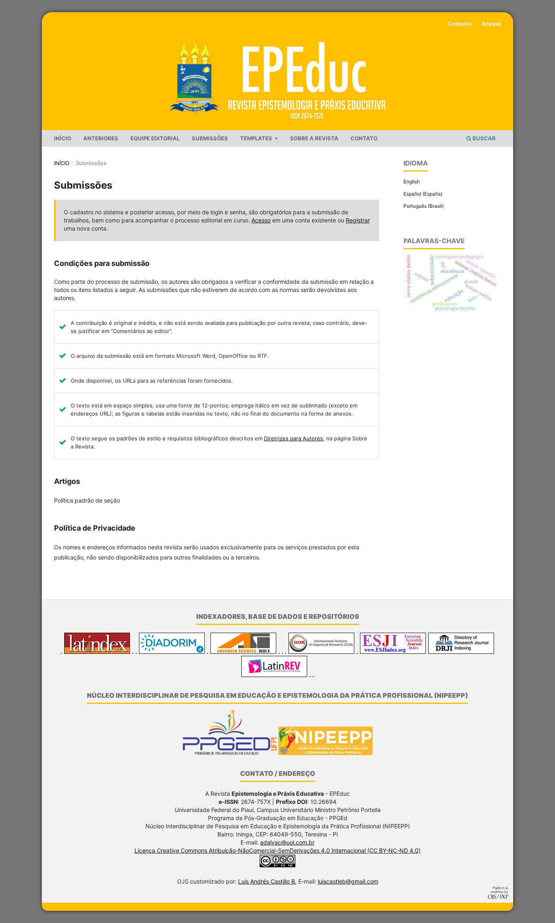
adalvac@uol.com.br (287, 842)
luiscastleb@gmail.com (348, 881)
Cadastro (460, 23)
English (411, 182)
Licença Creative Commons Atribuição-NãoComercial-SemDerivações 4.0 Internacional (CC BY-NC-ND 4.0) (277, 850)
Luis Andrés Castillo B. (267, 881)
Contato (364, 138)
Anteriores (100, 138)
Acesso (491, 23)
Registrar (358, 220)
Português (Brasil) (423, 206)
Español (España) (422, 194)
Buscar (483, 138)
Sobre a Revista (314, 138)
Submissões (210, 138)
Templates (256, 138)
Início (62, 138)
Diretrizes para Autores (293, 438)
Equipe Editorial (155, 138)
